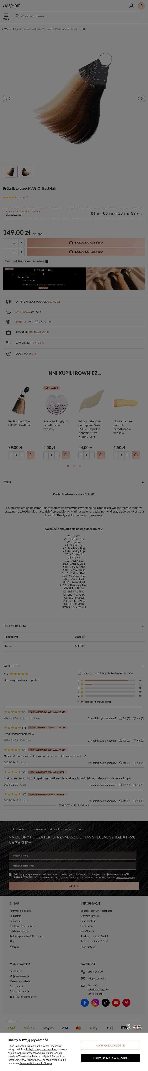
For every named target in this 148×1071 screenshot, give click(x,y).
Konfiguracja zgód (110, 1045)
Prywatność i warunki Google (35, 1063)
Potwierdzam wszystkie (110, 1058)
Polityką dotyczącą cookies (41, 1049)
